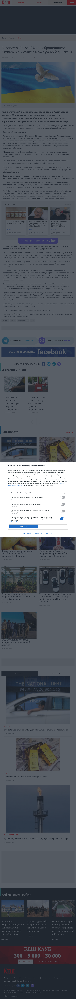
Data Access (38, 533)
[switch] (62, 497)
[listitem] (38, 493)
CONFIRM (23, 526)
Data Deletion (27, 533)
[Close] (72, 466)
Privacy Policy (49, 533)
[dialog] (38, 499)
